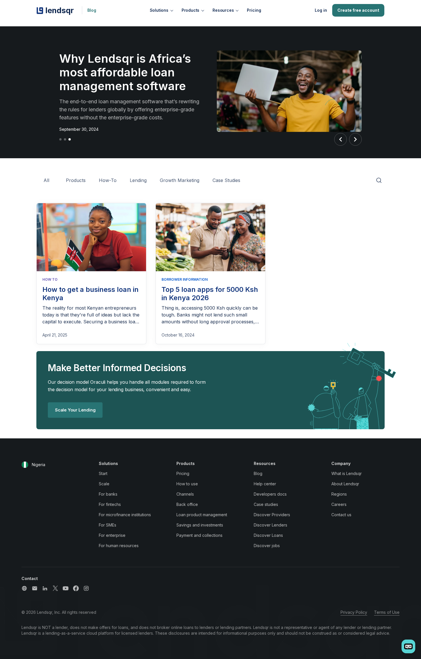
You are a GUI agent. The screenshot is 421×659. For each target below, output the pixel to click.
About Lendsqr (345, 483)
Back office (187, 504)
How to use (187, 483)
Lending (138, 180)
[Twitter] (55, 588)
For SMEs (107, 525)
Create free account (358, 10)
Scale (104, 483)
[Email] (35, 588)
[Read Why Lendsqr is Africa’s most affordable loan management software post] (289, 92)
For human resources (119, 545)
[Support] (24, 588)
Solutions (159, 10)
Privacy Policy (354, 612)
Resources (223, 10)
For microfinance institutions (125, 514)
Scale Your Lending (75, 410)
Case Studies (226, 180)
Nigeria (38, 464)
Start (103, 473)
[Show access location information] (24, 464)
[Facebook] (76, 588)
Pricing (254, 10)
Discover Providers (272, 514)
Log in (321, 10)
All (46, 180)
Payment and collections (199, 535)
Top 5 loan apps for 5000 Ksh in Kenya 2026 (210, 293)
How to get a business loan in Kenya (90, 293)
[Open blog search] (379, 180)
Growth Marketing (179, 180)
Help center (265, 483)
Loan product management (201, 514)
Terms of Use (387, 612)
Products (190, 10)
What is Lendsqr (346, 473)
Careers (339, 504)
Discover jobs (267, 545)
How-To (108, 180)
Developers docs (270, 494)
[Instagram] (86, 588)
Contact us (341, 514)
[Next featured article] (355, 139)
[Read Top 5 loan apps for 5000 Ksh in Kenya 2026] (210, 237)
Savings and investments (199, 525)
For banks (108, 494)
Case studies (266, 504)
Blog (91, 10)
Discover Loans (268, 535)
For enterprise (112, 535)
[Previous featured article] (340, 139)
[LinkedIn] (45, 588)
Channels (185, 494)
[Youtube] (65, 588)
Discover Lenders (270, 525)
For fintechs (110, 504)
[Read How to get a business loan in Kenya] (91, 237)
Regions (339, 494)
